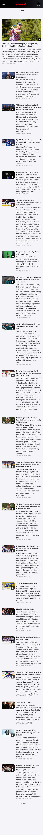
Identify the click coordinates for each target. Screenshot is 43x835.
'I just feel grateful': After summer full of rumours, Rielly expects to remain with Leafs (28, 142)
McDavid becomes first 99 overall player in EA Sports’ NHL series (27, 173)
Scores (38, 5)
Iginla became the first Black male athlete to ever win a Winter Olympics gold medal (27, 767)
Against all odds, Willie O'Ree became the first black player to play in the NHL (28, 732)
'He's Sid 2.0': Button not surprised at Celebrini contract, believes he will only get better (28, 279)
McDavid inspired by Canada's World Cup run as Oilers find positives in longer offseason (28, 548)
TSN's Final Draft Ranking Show (27, 583)
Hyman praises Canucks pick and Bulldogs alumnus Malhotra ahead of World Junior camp (28, 373)
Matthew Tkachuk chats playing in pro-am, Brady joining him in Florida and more (20, 45)
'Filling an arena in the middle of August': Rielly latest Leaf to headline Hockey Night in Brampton (28, 107)
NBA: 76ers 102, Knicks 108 (25, 609)
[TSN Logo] (21, 4)
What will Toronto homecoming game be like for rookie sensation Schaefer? (28, 673)
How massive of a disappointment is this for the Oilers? (28, 638)
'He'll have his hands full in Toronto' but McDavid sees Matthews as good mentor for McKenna (28, 506)
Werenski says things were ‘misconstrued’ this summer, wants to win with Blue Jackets (28, 202)
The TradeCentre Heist (23, 702)
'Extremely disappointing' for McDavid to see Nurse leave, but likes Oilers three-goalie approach (28, 464)
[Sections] (4, 4)
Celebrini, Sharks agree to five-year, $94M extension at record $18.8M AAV (28, 326)
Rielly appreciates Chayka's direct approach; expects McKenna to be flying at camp (27, 75)
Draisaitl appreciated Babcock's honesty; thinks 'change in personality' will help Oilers (28, 420)
